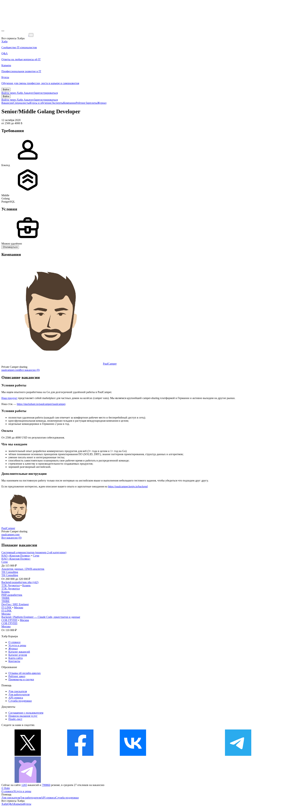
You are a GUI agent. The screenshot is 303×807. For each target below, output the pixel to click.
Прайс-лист (15, 719)
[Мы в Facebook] (80, 754)
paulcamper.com (10, 370)
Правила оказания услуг (23, 715)
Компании (69, 102)
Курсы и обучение (40, 102)
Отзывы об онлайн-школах (24, 673)
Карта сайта (15, 658)
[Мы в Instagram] (185, 754)
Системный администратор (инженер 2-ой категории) (33, 552)
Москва (18, 607)
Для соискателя (17, 691)
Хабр (4, 803)
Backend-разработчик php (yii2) (19, 582)
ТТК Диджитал (10, 585)
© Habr (5, 788)
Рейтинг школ (16, 676)
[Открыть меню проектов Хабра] (2, 30)
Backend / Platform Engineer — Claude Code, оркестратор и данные (40, 616)
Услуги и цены (17, 645)
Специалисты (21, 102)
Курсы (27, 803)
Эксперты (57, 102)
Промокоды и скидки (21, 679)
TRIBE (5, 598)
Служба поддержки (20, 700)
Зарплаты (91, 102)
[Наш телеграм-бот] (27, 781)
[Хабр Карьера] (15, 34)
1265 (24, 784)
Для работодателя (18, 694)
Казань (26, 585)
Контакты (14, 661)
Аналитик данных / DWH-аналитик (22, 568)
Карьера (18, 803)
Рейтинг (81, 102)
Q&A (11, 803)
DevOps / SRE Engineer (15, 604)
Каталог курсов (17, 654)
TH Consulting (9, 572)
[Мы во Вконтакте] (133, 754)
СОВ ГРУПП (9, 620)
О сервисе (14, 642)
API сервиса (15, 697)
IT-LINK (6, 607)
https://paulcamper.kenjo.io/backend (128, 486)
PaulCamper (110, 363)
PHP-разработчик (11, 594)
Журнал (101, 102)
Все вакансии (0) (29, 370)
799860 (46, 784)
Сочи (36, 555)
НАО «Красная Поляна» (16, 555)
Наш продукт (9, 398)
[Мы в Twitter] (27, 754)
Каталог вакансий (19, 651)
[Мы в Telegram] (238, 754)
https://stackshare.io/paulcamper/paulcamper (41, 404)
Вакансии (7, 102)
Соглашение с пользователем (25, 712)
